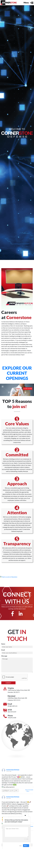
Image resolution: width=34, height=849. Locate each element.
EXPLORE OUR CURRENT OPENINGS (17, 373)
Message (4, 656)
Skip (20, 845)
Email (3, 650)
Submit (8, 683)
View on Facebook (29, 789)
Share (28, 791)
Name (3, 644)
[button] (10, 790)
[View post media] (17, 787)
